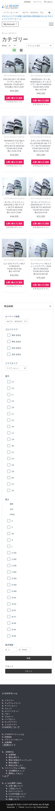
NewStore (29, 807)
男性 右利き (16, 335)
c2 (13, 414)
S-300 (14, 565)
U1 (13, 382)
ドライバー (9, 700)
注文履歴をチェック (17, 770)
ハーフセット (10, 719)
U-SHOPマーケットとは (14, 734)
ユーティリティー (12, 711)
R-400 (14, 591)
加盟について (14, 799)
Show (4, 45)
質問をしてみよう (16, 773)
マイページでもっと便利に (15, 768)
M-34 (14, 604)
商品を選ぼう (14, 762)
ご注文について (15, 788)
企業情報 (8, 742)
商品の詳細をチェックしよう (20, 760)
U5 (13, 458)
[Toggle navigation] (51, 24)
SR (13, 533)
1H (13, 388)
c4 (13, 452)
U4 (13, 439)
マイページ (37, 2)
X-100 (14, 553)
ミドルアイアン (11, 724)
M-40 (14, 623)
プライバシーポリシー (14, 739)
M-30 (14, 597)
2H (13, 407)
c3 (13, 433)
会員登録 (12, 754)
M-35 (14, 610)
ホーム (4, 33)
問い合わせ (48, 2)
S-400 (14, 572)
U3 (13, 420)
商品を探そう (14, 757)
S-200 (14, 559)
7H (13, 490)
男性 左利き (16, 341)
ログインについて (16, 791)
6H (13, 478)
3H (13, 426)
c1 (13, 394)
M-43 (14, 629)
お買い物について (16, 786)
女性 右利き (16, 348)
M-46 (14, 636)
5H (13, 465)
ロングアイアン (11, 722)
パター (7, 714)
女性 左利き (16, 354)
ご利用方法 (9, 752)
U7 (13, 484)
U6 (13, 471)
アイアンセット (11, 705)
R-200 (14, 578)
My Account (9, 24)
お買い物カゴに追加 (14, 98)
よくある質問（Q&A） (14, 783)
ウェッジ (8, 708)
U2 (13, 401)
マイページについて (17, 796)
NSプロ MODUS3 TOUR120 (14, 75)
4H (13, 446)
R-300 (14, 585)
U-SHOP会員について (17, 794)
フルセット (9, 716)
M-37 (14, 617)
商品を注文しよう (16, 765)
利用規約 (27, 2)
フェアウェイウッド (13, 703)
